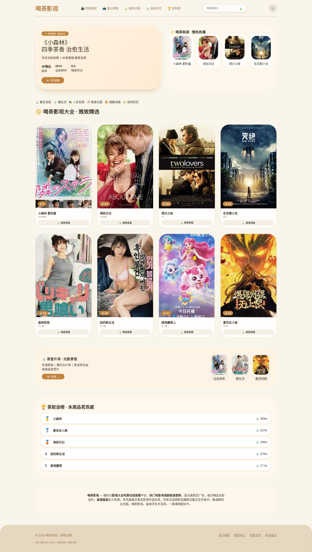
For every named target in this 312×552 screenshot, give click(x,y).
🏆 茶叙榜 (174, 8)
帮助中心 (240, 535)
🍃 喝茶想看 (63, 223)
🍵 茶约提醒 (52, 80)
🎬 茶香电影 (89, 8)
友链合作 (255, 535)
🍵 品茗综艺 (154, 8)
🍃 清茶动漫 (132, 8)
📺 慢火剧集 (110, 8)
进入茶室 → (53, 376)
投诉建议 (271, 535)
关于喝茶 (224, 535)
